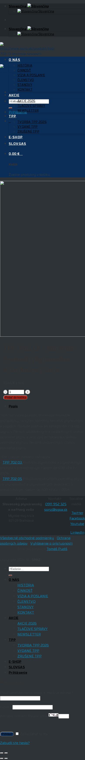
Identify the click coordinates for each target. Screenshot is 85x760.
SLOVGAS (17, 143)
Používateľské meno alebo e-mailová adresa (36, 692)
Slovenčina (18, 6)
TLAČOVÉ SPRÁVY (31, 105)
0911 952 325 (55, 504)
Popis (13, 406)
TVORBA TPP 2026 (32, 121)
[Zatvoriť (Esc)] (1, 753)
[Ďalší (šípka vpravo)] (6, 758)
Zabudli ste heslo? (15, 743)
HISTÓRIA (24, 65)
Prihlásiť (7, 734)
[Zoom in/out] (6, 753)
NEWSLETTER (28, 110)
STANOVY (24, 84)
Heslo (6, 707)
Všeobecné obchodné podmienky (27, 538)
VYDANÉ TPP (27, 126)
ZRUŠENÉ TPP (28, 131)
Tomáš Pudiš (57, 549)
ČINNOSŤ (24, 70)
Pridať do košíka (15, 397)
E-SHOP (16, 137)
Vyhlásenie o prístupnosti (51, 543)
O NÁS (14, 59)
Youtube (77, 523)
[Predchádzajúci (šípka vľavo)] (1, 758)
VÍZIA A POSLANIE (31, 75)
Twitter (77, 513)
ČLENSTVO (25, 80)
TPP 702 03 (13, 462)
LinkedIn (77, 532)
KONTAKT (24, 89)
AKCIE (14, 95)
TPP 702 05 (12, 478)
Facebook (77, 518)
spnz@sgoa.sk (55, 509)
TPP (12, 116)
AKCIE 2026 (26, 101)
